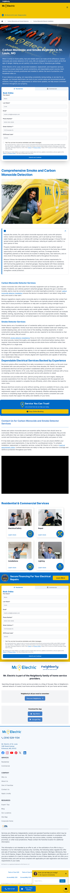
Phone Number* (7, 118)
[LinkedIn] (24, 752)
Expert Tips (5, 805)
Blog (3, 809)
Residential (19, 89)
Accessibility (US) (12, 877)
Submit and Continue (35, 157)
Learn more (12, 535)
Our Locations (6, 813)
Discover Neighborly (34, 698)
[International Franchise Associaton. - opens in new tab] (4, 826)
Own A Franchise (7, 785)
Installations (13, 561)
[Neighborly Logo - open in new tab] (6, 1)
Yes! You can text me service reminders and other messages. (23, 142)
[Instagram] (7, 752)
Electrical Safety (15, 528)
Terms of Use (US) (13, 872)
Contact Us (5, 789)
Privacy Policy (37, 147)
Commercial (53, 89)
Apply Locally (6, 793)
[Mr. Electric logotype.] (24, 667)
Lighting (41, 561)
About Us (4, 781)
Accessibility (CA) (25, 877)
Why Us (4, 777)
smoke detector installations (20, 338)
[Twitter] (20, 752)
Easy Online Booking (36, 411)
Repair (40, 528)
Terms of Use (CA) (27, 872)
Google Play (36, 719)
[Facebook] (2, 752)
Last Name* (6, 103)
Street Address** (8, 126)
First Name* (6, 95)
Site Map (4, 817)
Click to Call (10, 889)
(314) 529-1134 (12, 737)
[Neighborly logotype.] (50, 667)
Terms (29, 147)
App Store (36, 714)
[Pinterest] (16, 752)
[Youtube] (11, 752)
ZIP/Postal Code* (8, 134)
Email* (5, 111)
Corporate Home (7, 821)
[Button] (35, 231)
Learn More (60, 578)
